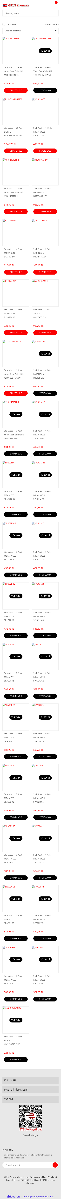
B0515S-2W (38, 377)
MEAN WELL (39, 131)
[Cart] (56, 5)
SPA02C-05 (9, 741)
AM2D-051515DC (12, 1044)
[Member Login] (47, 5)
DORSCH (8, 131)
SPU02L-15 (38, 559)
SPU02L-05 (38, 620)
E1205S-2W (9, 317)
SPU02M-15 (38, 499)
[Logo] (15, 5)
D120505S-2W (40, 196)
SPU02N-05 (9, 499)
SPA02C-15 (9, 680)
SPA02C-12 (38, 680)
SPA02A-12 (38, 862)
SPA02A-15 (9, 862)
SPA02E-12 (9, 983)
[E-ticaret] (30, 1196)
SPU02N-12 (38, 438)
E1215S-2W (9, 256)
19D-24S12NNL (11, 196)
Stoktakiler (11, 24)
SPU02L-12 (9, 620)
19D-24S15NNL (11, 438)
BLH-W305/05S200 (13, 135)
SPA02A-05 (9, 923)
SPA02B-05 (38, 802)
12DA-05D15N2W (12, 377)
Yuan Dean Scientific (14, 71)
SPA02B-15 (38, 741)
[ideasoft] (13, 1196)
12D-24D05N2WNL (42, 75)
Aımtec (36, 313)
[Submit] (55, 1165)
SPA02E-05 (38, 983)
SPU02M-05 (38, 135)
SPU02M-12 (9, 559)
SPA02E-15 (38, 923)
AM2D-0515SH (40, 317)
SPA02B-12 (9, 802)
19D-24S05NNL (11, 75)
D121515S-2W (40, 256)
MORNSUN (38, 192)
